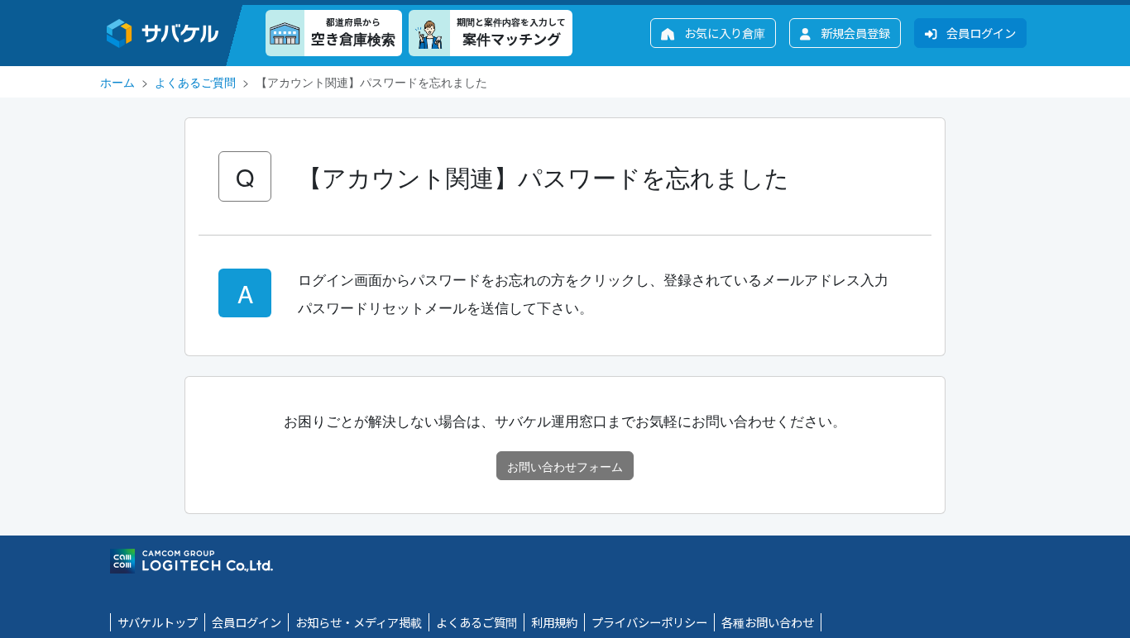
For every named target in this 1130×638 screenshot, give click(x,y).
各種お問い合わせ (767, 622)
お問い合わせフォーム (565, 465)
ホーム (117, 81)
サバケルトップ (157, 622)
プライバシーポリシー (649, 622)
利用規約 (554, 622)
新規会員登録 (853, 32)
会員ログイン (979, 32)
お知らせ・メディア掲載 (358, 622)
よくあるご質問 (195, 81)
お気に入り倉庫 (723, 32)
